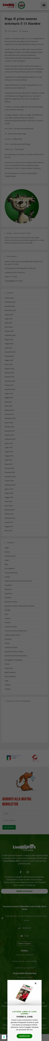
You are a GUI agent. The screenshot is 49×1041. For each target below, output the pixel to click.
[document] (24, 520)
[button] (35, 983)
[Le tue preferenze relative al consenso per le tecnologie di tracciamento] (4, 1037)
